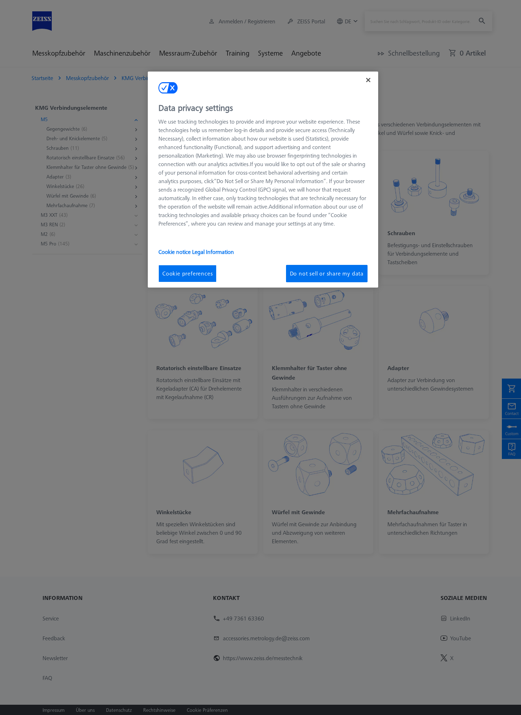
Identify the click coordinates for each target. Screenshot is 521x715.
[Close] (368, 80)
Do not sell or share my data (327, 273)
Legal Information (213, 252)
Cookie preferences (187, 273)
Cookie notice (175, 252)
